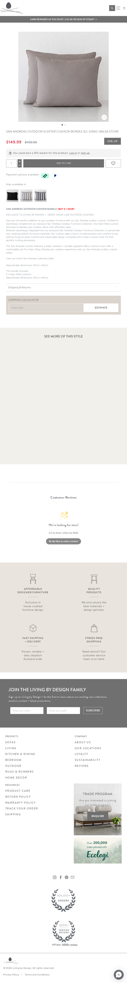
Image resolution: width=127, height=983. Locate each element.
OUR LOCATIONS (88, 748)
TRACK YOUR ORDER (21, 808)
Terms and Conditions (37, 974)
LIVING (10, 748)
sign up (85, 152)
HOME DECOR (16, 778)
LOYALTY (81, 754)
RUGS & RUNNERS (19, 772)
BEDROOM (13, 760)
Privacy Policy (11, 974)
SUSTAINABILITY (88, 760)
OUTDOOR (13, 766)
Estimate (101, 307)
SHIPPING (13, 814)
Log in (73, 152)
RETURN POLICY (18, 797)
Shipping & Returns (19, 287)
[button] (63, 19)
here (51, 258)
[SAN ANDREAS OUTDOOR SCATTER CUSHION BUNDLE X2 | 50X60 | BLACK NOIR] (12, 195)
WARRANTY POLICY (20, 803)
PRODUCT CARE (17, 791)
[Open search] (112, 8)
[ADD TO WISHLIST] (113, 163)
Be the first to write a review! (63, 541)
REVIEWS (82, 766)
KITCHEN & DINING (20, 754)
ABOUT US (83, 742)
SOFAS (10, 742)
